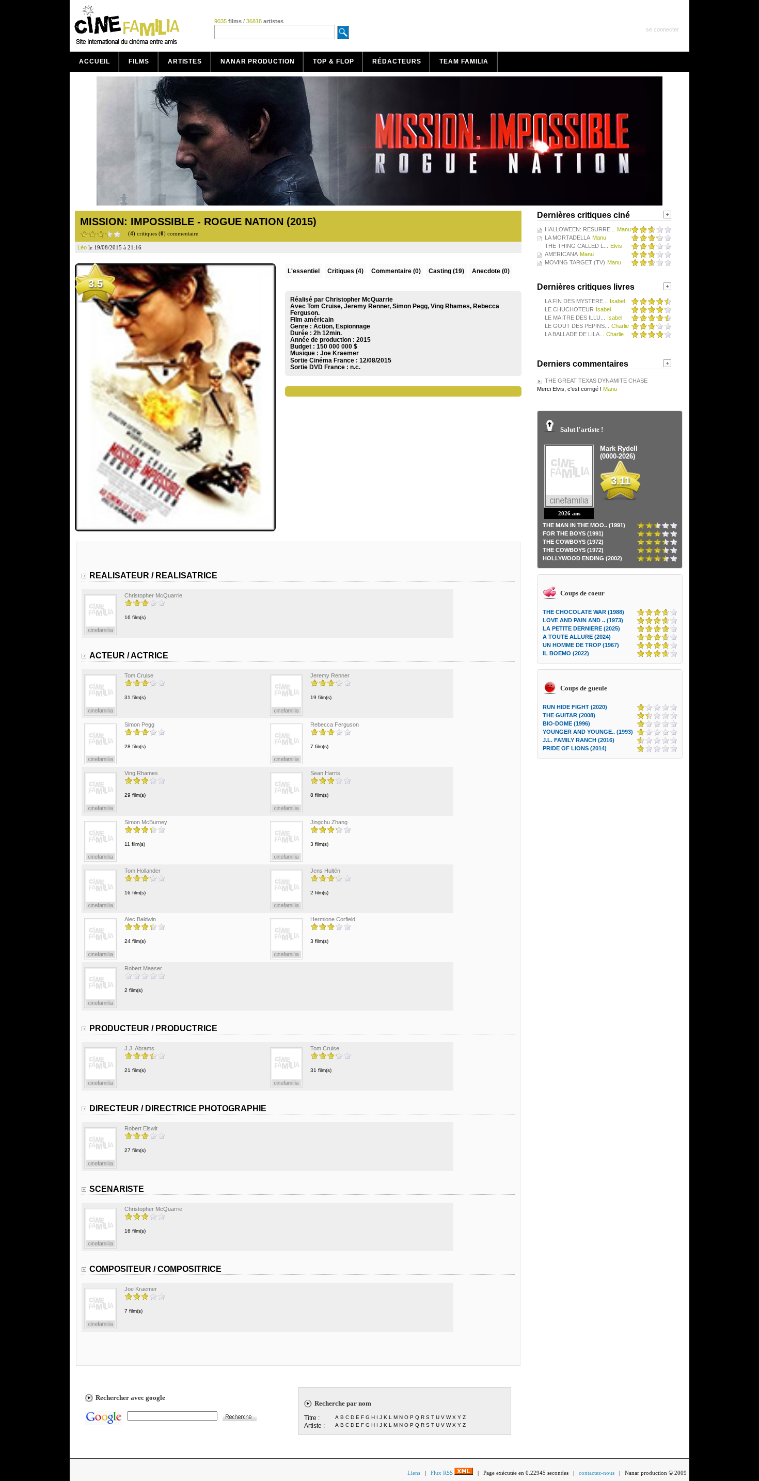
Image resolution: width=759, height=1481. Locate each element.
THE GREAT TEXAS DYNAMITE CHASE (596, 380)
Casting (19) (446, 271)
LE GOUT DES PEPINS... (577, 326)
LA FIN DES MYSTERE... (576, 301)
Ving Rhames (141, 773)
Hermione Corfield (332, 919)
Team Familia (463, 61)
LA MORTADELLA (567, 237)
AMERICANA (561, 254)
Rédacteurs (396, 61)
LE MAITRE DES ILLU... (575, 317)
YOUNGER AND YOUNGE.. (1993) (588, 732)
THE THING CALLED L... (576, 246)
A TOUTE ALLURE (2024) (577, 637)
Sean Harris (325, 773)
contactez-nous (596, 1473)
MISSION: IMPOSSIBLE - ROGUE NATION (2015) (198, 221)
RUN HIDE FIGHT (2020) (575, 707)
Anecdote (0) (491, 271)
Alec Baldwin (140, 919)
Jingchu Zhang (328, 822)
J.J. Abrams (139, 1048)
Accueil (94, 61)
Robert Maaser (143, 968)
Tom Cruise (138, 675)
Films (139, 61)
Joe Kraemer (339, 353)
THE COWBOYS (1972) (573, 542)
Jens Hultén (325, 871)
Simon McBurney (145, 822)
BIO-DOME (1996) (566, 723)
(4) (345, 271)
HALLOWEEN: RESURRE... (580, 229)
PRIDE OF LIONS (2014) (575, 748)
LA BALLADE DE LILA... (574, 334)
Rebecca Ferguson (334, 724)
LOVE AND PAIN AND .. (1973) (583, 620)
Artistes (185, 61)
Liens (413, 1473)
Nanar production (257, 61)
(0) (396, 271)
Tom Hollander (142, 871)
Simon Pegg (139, 724)
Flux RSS (442, 1473)
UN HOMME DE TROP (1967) (581, 645)
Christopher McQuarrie (153, 595)
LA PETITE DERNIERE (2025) (581, 628)
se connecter (662, 29)
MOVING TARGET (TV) (575, 262)
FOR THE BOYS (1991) (573, 533)
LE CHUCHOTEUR (569, 309)
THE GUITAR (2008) (569, 715)
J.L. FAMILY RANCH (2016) (578, 740)
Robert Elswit (140, 1128)
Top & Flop (333, 61)
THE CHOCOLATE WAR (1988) (583, 612)
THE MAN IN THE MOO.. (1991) (584, 525)
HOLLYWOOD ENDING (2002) (582, 558)
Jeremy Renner (330, 675)
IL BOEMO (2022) (566, 653)
